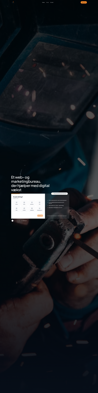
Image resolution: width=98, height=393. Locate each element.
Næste (39, 215)
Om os (47, 2)
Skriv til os (84, 2)
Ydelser (43, 2)
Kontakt (51, 2)
